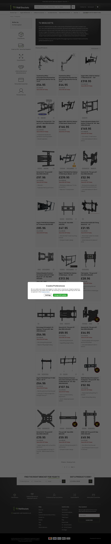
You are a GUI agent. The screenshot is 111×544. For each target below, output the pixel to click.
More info (65, 1)
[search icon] (73, 7)
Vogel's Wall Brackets (25, 12)
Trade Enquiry (65, 517)
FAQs (40, 525)
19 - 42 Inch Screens (66, 525)
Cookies (40, 519)
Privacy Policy (65, 514)
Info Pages (64, 530)
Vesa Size (76, 12)
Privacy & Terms (45, 292)
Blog (63, 519)
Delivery (40, 512)
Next (72, 467)
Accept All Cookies (60, 295)
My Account (65, 509)
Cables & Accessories (39, 12)
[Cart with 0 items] (98, 7)
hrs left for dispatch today (93, 12)
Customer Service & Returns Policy (47, 514)
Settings (48, 295)
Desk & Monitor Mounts (64, 12)
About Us (41, 509)
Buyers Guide (65, 522)
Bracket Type (13, 12)
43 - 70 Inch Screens (67, 527)
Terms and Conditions (67, 512)
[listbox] (95, 48)
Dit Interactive (98, 538)
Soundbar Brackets (52, 12)
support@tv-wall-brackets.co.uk (22, 513)
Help (40, 522)
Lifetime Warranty (43, 527)
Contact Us (83, 7)
